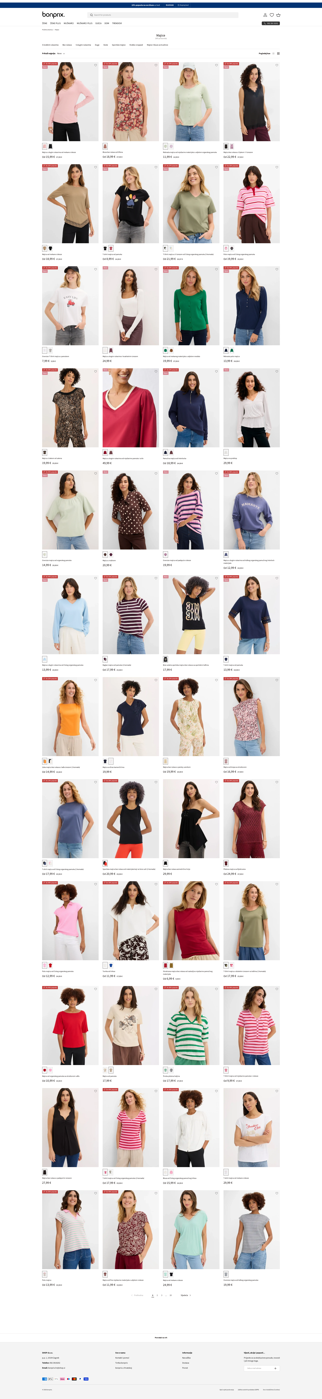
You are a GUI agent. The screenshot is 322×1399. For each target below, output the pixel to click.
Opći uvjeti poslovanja (227, 1390)
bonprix (49, 1390)
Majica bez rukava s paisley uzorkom (177, 767)
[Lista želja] (272, 15)
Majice (57, 30)
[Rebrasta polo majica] (252, 305)
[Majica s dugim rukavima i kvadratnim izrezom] (131, 305)
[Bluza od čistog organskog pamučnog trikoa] (191, 1127)
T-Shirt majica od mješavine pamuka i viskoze (241, 1076)
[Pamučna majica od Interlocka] (191, 407)
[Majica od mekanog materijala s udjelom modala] (191, 305)
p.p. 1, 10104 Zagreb (50, 1357)
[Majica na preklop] (252, 407)
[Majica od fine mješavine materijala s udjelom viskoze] (131, 1229)
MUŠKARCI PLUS (84, 23)
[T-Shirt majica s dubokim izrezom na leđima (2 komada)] (252, 920)
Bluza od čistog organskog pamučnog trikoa (179, 1178)
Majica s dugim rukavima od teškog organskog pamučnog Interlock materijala (249, 561)
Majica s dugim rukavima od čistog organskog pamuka (62, 665)
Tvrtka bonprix (121, 1363)
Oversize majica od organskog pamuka (56, 560)
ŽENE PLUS (55, 23)
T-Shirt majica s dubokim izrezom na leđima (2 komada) (245, 971)
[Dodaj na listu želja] (96, 65)
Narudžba (186, 1357)
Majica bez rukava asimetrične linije (176, 869)
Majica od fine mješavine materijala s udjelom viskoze (123, 1280)
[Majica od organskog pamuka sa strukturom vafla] (70, 1025)
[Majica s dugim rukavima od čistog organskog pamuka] (70, 614)
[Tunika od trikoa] (131, 920)
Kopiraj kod (184, 5)
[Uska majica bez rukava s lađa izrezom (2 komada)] (70, 716)
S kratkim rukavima (50, 45)
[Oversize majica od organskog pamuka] (70, 510)
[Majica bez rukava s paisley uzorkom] (191, 716)
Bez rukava (67, 45)
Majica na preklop (230, 458)
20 (171, 1295)
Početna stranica (47, 30)
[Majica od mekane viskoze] (70, 203)
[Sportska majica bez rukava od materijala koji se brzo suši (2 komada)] (131, 818)
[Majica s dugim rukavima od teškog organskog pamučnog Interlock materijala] (252, 510)
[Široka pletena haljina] (191, 1025)
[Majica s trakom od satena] (70, 407)
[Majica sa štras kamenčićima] (131, 716)
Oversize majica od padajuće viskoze (177, 560)
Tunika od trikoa (109, 971)
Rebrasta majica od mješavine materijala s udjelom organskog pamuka (190, 152)
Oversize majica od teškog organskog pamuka (241, 1280)
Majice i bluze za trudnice (157, 45)
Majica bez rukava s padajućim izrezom (57, 1178)
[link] (137, 1295)
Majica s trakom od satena (52, 458)
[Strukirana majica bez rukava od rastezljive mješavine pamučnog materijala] (191, 920)
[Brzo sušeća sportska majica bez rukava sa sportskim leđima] (191, 614)
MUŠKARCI (69, 23)
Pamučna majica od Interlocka (174, 458)
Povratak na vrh (161, 1337)
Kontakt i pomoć (122, 1357)
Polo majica (46, 1280)
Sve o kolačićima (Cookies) (271, 1390)
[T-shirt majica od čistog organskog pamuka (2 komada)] (70, 818)
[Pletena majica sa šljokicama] (252, 818)
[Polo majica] (70, 1229)
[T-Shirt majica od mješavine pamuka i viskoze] (252, 1025)
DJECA (98, 23)
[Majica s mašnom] (131, 510)
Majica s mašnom (109, 560)
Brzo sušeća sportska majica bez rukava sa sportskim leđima (186, 665)
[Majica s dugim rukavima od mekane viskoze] (70, 101)
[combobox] (162, 15)
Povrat (185, 1368)
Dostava (185, 1363)
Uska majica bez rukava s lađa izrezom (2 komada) (61, 767)
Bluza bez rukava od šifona (113, 152)
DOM (107, 23)
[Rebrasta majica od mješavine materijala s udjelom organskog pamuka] (191, 101)
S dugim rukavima (83, 45)
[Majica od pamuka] (131, 1025)
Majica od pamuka (109, 1076)
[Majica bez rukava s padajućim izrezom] (70, 1127)
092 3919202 (51, 1363)
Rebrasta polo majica (232, 356)
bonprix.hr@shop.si (53, 1368)
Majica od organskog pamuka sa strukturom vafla (60, 1076)
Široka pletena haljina (171, 1076)
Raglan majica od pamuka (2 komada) (117, 665)
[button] (278, 15)
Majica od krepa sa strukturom (235, 767)
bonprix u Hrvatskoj (123, 1368)
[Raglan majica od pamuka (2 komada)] (131, 614)
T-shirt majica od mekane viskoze (236, 1178)
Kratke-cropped (136, 45)
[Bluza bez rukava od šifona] (131, 101)
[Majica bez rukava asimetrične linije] (191, 818)
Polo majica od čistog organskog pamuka (239, 254)
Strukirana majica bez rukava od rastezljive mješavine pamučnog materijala (187, 972)
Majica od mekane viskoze (52, 254)
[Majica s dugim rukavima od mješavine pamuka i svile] (131, 407)
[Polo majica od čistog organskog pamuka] (252, 203)
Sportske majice (119, 45)
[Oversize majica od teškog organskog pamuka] (252, 1229)
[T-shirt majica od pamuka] (131, 203)
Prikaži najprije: (49, 53)
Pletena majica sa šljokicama (235, 869)
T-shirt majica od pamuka (112, 254)
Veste (105, 45)
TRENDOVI (117, 23)
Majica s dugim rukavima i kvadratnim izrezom (120, 356)
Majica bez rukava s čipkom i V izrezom (238, 152)
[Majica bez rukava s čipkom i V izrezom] (252, 101)
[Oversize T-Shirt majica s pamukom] (70, 305)
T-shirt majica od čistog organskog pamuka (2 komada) (63, 869)
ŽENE (44, 23)
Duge (97, 45)
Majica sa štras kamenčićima (113, 767)
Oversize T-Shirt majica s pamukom (55, 356)
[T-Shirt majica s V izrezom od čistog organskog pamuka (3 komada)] (191, 203)
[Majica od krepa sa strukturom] (252, 716)
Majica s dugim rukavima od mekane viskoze (59, 152)
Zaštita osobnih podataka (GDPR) (248, 1390)
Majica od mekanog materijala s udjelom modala (181, 356)
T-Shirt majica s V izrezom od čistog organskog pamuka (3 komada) (188, 254)
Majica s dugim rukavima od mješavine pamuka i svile (123, 458)
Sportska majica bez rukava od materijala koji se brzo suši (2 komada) (129, 869)
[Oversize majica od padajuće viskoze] (191, 510)
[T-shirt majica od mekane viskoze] (252, 1127)
